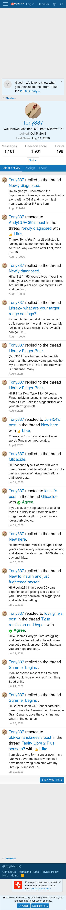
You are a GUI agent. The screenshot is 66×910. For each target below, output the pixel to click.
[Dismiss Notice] (61, 82)
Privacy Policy (50, 872)
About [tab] (43, 168)
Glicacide (17, 459)
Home (14, 875)
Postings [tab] (29, 168)
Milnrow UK (55, 128)
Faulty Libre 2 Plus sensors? (31, 745)
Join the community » (40, 888)
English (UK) (13, 866)
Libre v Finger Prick (26, 350)
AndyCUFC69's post (27, 222)
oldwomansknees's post (30, 737)
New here (49, 425)
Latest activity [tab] (11, 168)
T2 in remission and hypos (29, 621)
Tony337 (16, 179)
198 (60, 151)
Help (5, 875)
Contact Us (9, 872)
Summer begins (23, 667)
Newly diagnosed (24, 185)
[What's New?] (54, 4)
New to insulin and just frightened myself (29, 579)
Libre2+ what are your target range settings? (34, 310)
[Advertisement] (33, 42)
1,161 (9, 151)
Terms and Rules (28, 872)
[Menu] (5, 4)
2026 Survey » (30, 91)
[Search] (61, 4)
